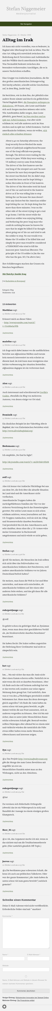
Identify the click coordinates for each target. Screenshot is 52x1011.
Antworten (7, 333)
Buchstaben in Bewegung (15, 281)
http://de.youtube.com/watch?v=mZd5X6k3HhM (25, 462)
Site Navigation (26, 24)
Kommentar (7, 916)
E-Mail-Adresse (33, 955)
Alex (4, 383)
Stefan (6, 551)
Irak (13, 293)
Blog (12, 290)
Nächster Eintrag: (18, 1000)
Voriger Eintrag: (25, 998)
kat (4, 665)
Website (5, 966)
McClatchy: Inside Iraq (14, 274)
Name (5, 955)
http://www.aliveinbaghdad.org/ (17, 431)
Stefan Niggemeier (26, 9)
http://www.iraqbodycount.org (32, 759)
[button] (4, 1006)
